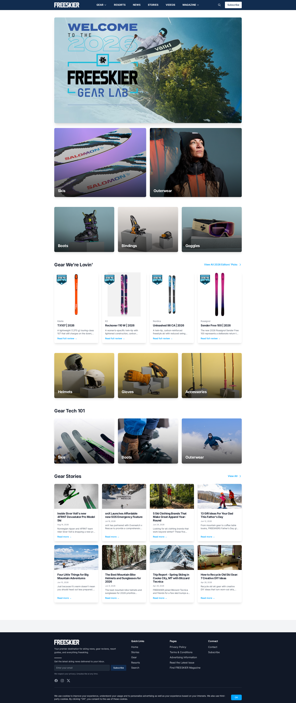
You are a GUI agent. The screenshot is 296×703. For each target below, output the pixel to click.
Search (135, 667)
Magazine (189, 4)
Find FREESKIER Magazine (185, 667)
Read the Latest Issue (182, 662)
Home (134, 646)
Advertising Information (183, 657)
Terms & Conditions (181, 652)
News (136, 4)
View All (232, 476)
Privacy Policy (178, 646)
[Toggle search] (219, 5)
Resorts (119, 4)
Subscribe (233, 4)
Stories (153, 4)
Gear (100, 4)
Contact (212, 646)
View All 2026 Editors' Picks (220, 264)
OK (236, 697)
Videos (170, 4)
